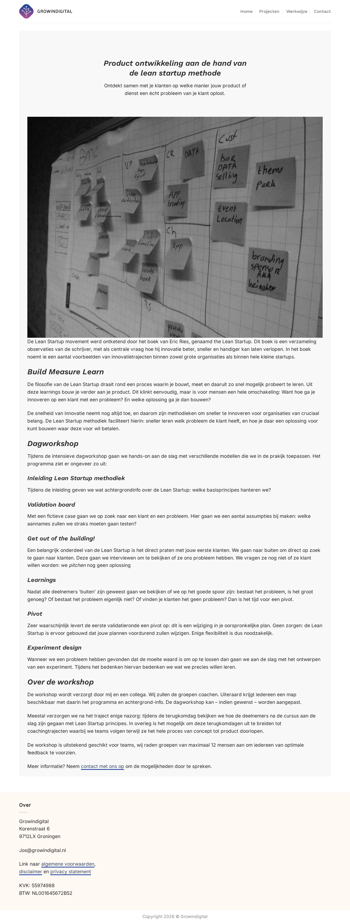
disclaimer (30, 871)
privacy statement (70, 871)
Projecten (269, 11)
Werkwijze (296, 11)
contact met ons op (102, 766)
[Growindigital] (45, 11)
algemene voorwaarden (67, 864)
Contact (322, 11)
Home (246, 11)
